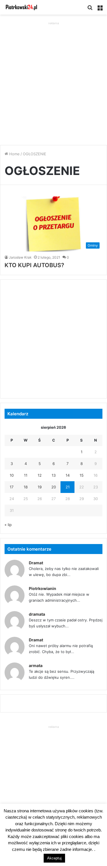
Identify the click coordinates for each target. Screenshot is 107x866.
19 (40, 487)
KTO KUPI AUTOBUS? (34, 265)
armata (36, 665)
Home (14, 154)
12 (40, 475)
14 (68, 475)
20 (53, 487)
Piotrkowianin (42, 588)
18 (26, 487)
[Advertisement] (53, 79)
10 (12, 475)
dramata (37, 614)
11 (25, 475)
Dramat (36, 562)
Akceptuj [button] (54, 858)
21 (68, 487)
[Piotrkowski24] (21, 7)
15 (82, 475)
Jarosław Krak (20, 257)
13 (54, 475)
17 (11, 487)
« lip (8, 524)
